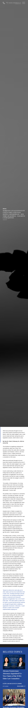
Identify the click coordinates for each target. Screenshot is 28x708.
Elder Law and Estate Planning (12, 683)
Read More (20, 686)
